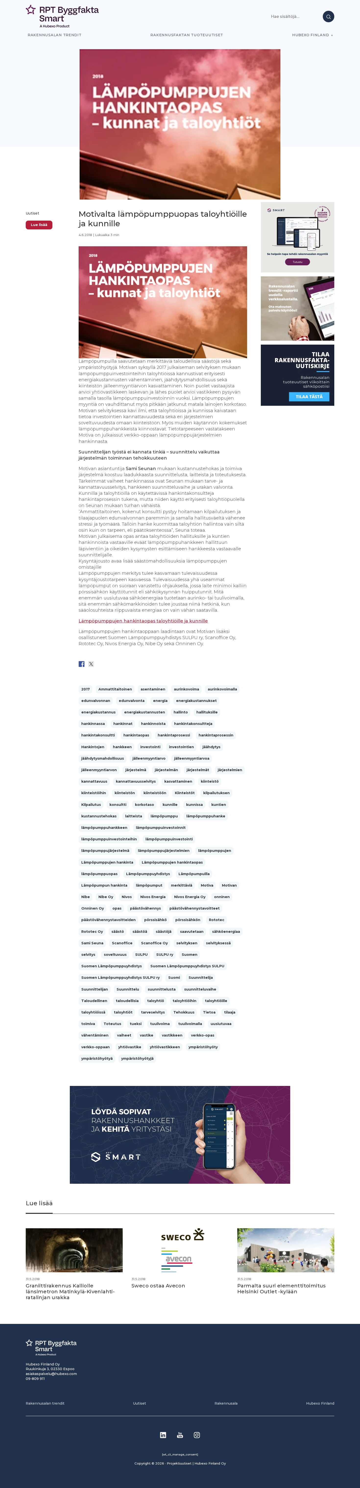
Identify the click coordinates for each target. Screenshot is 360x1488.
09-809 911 (35, 1378)
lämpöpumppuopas (99, 874)
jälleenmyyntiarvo (149, 758)
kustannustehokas (99, 816)
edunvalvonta (131, 701)
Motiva (207, 885)
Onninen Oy (92, 908)
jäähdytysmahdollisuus (102, 758)
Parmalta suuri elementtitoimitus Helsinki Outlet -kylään (281, 1289)
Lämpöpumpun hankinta (104, 885)
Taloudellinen (94, 1001)
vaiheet (124, 1035)
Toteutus (112, 1024)
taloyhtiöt (123, 1012)
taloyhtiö (155, 1001)
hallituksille (207, 712)
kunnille (170, 804)
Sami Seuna (92, 943)
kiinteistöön (155, 793)
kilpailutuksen (216, 793)
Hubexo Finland (310, 35)
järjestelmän (166, 770)
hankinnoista (153, 723)
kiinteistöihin (93, 793)
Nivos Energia (153, 897)
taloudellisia (127, 1001)
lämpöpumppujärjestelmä (105, 850)
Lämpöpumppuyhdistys (148, 874)
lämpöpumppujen (214, 850)
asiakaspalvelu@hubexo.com (51, 1374)
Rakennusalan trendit (55, 35)
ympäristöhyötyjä (137, 1058)
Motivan (229, 885)
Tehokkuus (183, 1012)
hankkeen (122, 747)
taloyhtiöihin (184, 1001)
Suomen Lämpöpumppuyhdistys (111, 966)
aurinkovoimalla (222, 689)
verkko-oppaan (95, 1047)
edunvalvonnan (95, 701)
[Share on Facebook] (81, 664)
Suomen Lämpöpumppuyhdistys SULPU (187, 966)
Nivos (127, 897)
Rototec (216, 920)
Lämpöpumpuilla (194, 874)
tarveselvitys (153, 1012)
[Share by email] (129, 664)
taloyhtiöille (216, 1001)
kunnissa (194, 804)
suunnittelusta (162, 989)
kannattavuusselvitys (136, 781)
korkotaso (144, 804)
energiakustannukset (196, 701)
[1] (297, 404)
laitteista (133, 816)
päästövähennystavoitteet (194, 908)
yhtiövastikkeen (165, 1047)
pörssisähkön (187, 920)
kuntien (218, 804)
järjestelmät (198, 770)
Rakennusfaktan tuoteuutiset (186, 35)
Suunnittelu (128, 989)
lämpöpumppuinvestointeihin (109, 839)
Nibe (85, 897)
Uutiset (32, 213)
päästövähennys (145, 908)
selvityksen (186, 943)
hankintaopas (136, 735)
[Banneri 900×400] (180, 1182)
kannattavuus (94, 781)
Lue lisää (39, 225)
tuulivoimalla (190, 1024)
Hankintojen (92, 747)
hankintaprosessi (174, 735)
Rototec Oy (92, 931)
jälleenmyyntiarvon (99, 770)
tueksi (136, 1024)
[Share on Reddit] (101, 664)
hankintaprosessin (216, 735)
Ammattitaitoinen (115, 689)
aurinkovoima (186, 689)
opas (116, 908)
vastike (146, 1035)
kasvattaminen (178, 781)
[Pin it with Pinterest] (110, 664)
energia (160, 701)
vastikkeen (172, 1035)
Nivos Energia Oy (189, 897)
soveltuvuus (115, 954)
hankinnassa (93, 723)
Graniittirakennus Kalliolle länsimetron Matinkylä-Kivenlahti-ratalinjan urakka (70, 1291)
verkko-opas (202, 1035)
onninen (222, 897)
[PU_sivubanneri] (297, 339)
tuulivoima (160, 1024)
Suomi (174, 977)
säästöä (139, 931)
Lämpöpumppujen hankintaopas (172, 862)
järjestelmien (230, 770)
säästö (117, 931)
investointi (150, 747)
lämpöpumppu (164, 816)
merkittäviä (181, 885)
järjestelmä (135, 770)
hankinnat (122, 723)
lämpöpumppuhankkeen (104, 827)
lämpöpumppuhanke (205, 816)
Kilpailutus (91, 804)
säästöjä (163, 931)
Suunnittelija (201, 977)
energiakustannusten (144, 712)
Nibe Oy (105, 897)
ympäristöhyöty (203, 1047)
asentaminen (153, 689)
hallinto (181, 712)
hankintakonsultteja (193, 723)
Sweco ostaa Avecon (158, 1286)
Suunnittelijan (94, 989)
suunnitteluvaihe (200, 989)
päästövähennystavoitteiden (108, 920)
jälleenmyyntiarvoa (191, 758)
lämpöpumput (149, 885)
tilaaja (229, 1012)
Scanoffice (122, 943)
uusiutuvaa (221, 1024)
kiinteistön (125, 793)
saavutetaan (192, 931)
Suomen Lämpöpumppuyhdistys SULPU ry (120, 977)
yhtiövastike (129, 1047)
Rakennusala (226, 1403)
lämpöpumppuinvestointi (169, 839)
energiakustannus (98, 712)
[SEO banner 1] (297, 271)
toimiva (88, 1024)
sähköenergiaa (226, 931)
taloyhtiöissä (93, 1012)
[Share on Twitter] (91, 664)
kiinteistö (210, 781)
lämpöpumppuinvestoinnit (161, 827)
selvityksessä (218, 943)
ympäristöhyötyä (97, 1058)
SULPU (141, 954)
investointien (181, 747)
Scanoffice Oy (154, 943)
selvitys (88, 954)
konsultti (117, 804)
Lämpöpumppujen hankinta (107, 862)
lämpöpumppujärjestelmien (164, 850)
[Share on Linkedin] (120, 664)
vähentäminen (94, 1035)
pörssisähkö (155, 920)
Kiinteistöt (185, 793)
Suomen (189, 954)
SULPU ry (164, 954)
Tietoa (209, 1012)
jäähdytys (211, 747)
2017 (85, 689)
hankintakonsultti (98, 735)
